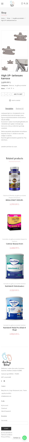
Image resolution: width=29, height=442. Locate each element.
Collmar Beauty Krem (14, 244)
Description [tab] (9, 108)
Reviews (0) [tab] (20, 108)
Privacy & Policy (5, 437)
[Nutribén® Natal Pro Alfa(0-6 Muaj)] (14, 308)
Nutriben (23, 283)
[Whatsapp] (24, 438)
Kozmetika (5, 239)
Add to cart (18, 94)
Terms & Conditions (6, 434)
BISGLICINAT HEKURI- (14, 200)
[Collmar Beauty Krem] (14, 222)
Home (3, 18)
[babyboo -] (12, 3)
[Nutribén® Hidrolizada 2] (14, 266)
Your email (4, 420)
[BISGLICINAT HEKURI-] (14, 178)
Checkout (4, 408)
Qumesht (6, 283)
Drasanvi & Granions (14, 197)
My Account (4, 405)
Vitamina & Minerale (8, 195)
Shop (8, 18)
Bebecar (11, 85)
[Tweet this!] (9, 88)
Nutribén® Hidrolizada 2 (14, 286)
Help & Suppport (6, 411)
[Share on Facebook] (7, 88)
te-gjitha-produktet (18, 18)
